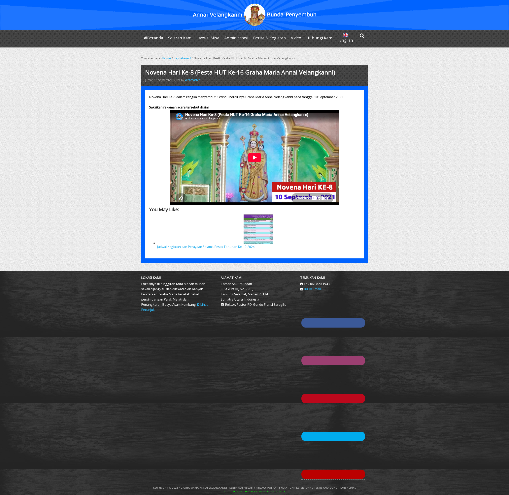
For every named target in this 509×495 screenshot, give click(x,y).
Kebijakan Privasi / (242, 487)
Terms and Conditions (330, 487)
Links (352, 487)
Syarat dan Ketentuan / (296, 487)
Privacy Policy (266, 487)
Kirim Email (312, 289)
